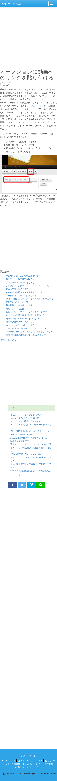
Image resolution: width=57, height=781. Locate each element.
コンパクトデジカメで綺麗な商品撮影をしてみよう (29, 331)
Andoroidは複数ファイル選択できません (24, 292)
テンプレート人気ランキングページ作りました (27, 286)
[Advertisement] (28, 37)
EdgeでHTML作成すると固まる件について (30, 431)
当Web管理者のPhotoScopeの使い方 (23, 318)
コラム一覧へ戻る (8, 340)
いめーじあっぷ (11, 3)
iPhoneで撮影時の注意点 (17, 289)
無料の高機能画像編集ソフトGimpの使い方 (26, 335)
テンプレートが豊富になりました (21, 282)
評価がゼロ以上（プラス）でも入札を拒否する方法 (29, 299)
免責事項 (16, 764)
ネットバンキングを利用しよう (20, 325)
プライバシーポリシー (32, 764)
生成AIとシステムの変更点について (22, 276)
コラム (40, 760)
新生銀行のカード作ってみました (21, 305)
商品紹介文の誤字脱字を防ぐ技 (20, 279)
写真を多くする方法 (15, 309)
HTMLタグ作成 (9, 760)
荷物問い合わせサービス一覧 (19, 322)
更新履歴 (49, 764)
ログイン (38, 767)
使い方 (21, 760)
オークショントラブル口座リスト (21, 295)
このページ (36, 106)
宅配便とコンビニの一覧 (17, 302)
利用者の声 (50, 760)
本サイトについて (23, 767)
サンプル (30, 760)
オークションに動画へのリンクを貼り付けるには (28, 328)
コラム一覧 (15, 475)
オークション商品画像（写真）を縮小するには (27, 315)
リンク (7, 764)
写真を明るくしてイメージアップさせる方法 (26, 312)
